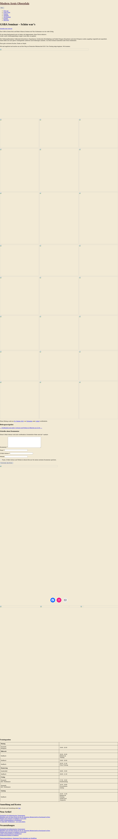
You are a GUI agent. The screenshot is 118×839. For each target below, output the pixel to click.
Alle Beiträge (7, 17)
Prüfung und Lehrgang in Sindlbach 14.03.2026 (13, 818)
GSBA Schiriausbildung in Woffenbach (11, 820)
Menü (2, 7)
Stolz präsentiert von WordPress (28, 838)
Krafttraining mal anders (7, 428)
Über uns (5, 11)
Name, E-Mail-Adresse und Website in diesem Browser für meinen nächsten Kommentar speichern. (29, 460)
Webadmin (29, 421)
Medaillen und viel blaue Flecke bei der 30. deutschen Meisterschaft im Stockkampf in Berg (25, 817)
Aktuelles (6, 15)
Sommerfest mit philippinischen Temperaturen (12, 815)
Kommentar (4, 447)
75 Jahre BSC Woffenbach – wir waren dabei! (13, 821)
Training (5, 14)
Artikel (37, 421)
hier (19, 808)
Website (2, 456)
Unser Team (6, 12)
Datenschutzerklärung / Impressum (9, 838)
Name (2, 450)
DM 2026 (6, 20)
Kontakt (5, 18)
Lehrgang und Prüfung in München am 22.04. (28, 428)
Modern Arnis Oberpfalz (14, 3)
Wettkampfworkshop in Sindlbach (9, 835)
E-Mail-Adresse (5, 453)
